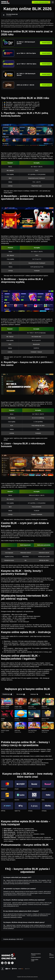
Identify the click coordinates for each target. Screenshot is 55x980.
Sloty (46, 694)
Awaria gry (33, 694)
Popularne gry (6, 694)
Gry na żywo (20, 694)
